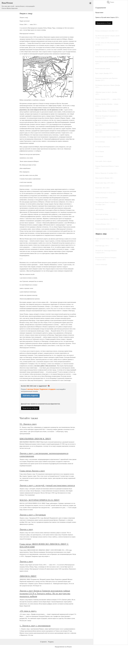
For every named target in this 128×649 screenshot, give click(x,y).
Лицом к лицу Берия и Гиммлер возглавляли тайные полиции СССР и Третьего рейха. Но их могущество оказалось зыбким (45, 593)
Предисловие (99, 12)
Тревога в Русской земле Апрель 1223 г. (107, 17)
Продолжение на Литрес (104, 23)
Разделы (51, 642)
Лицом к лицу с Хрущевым (33, 514)
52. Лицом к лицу (28, 424)
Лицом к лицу (26, 529)
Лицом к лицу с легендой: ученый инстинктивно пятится (47, 485)
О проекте (43, 642)
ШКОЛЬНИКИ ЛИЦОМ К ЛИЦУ (35, 438)
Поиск (110, 2)
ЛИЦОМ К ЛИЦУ (28, 576)
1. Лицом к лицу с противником (35, 625)
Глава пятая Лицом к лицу (32, 470)
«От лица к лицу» (28, 611)
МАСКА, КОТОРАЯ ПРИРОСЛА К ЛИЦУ (40, 500)
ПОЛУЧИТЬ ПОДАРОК (30, 395)
